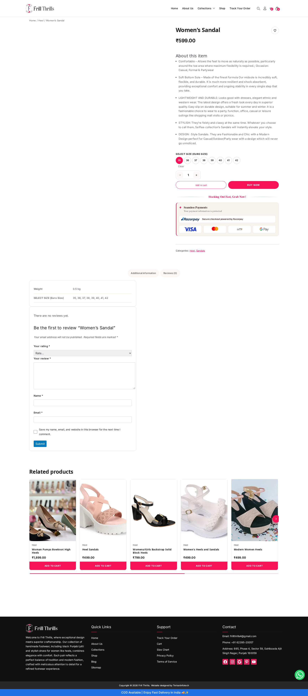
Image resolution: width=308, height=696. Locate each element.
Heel (41, 20)
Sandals (200, 250)
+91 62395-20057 (242, 642)
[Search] (258, 8)
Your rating (42, 346)
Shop (222, 8)
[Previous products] (32, 519)
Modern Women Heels (248, 549)
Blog (94, 661)
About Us (187, 8)
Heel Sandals (90, 549)
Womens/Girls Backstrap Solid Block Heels (152, 551)
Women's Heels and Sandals (201, 549)
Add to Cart (53, 565)
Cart (159, 643)
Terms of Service (167, 661)
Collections (204, 8)
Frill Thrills (143, 685)
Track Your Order (240, 8)
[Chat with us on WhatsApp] (300, 675)
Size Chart (163, 649)
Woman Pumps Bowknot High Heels (51, 551)
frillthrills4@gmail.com (243, 636)
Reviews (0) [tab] (170, 273)
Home (174, 8)
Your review (42, 358)
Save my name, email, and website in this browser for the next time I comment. (79, 431)
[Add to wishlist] (275, 30)
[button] (213, 8)
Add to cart (201, 185)
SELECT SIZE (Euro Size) (192, 154)
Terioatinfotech (181, 685)
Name (38, 395)
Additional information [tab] (143, 273)
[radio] (179, 160)
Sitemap (96, 667)
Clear (181, 166)
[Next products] (276, 519)
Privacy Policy (165, 655)
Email (38, 412)
